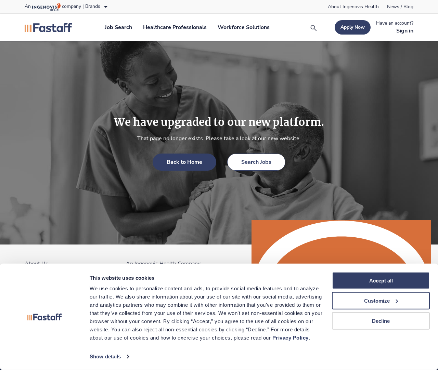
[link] (353, 7)
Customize (377, 301)
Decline (381, 320)
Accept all (381, 280)
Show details (105, 356)
